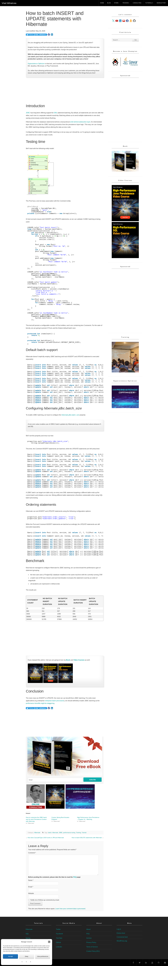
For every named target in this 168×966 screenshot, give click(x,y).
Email (30, 887)
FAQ (74, 877)
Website (31, 893)
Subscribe (92, 780)
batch (50, 832)
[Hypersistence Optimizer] (125, 407)
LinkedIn (59, 947)
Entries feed (121, 933)
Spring (28, 938)
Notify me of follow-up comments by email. (44, 900)
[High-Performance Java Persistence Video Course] (50, 682)
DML (55, 113)
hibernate (55, 832)
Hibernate (37, 832)
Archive (89, 938)
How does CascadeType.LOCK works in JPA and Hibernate (46, 837)
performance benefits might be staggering (40, 703)
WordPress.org (122, 941)
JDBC (28, 113)
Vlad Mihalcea (9, 3)
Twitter (58, 929)
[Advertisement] (65, 91)
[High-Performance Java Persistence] (35, 682)
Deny (26, 956)
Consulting (137, 3)
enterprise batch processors (54, 701)
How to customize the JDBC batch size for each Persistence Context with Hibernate (36, 819)
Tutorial (84, 832)
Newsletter (161, 3)
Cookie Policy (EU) (93, 951)
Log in (119, 929)
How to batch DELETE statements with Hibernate (87, 837)
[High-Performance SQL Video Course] (65, 682)
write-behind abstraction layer (80, 122)
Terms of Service (92, 947)
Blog (109, 3)
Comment (32, 853)
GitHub (58, 942)
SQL (27, 934)
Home (102, 3)
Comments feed (122, 937)
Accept (10, 956)
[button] (49, 942)
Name (30, 880)
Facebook (59, 934)
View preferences (42, 956)
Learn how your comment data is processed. (70, 908)
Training (125, 3)
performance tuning (69, 832)
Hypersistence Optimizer (36, 63)
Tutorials (149, 3)
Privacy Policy (91, 942)
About (88, 929)
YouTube (59, 938)
